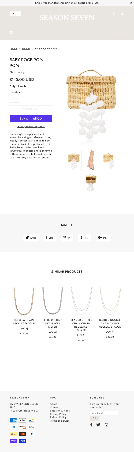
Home (14, 48)
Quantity (15, 91)
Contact (55, 407)
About (53, 403)
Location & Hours (60, 410)
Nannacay (17, 72)
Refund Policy (58, 417)
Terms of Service (60, 420)
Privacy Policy (58, 414)
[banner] (67, 18)
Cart (121, 32)
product (26, 48)
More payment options (31, 126)
